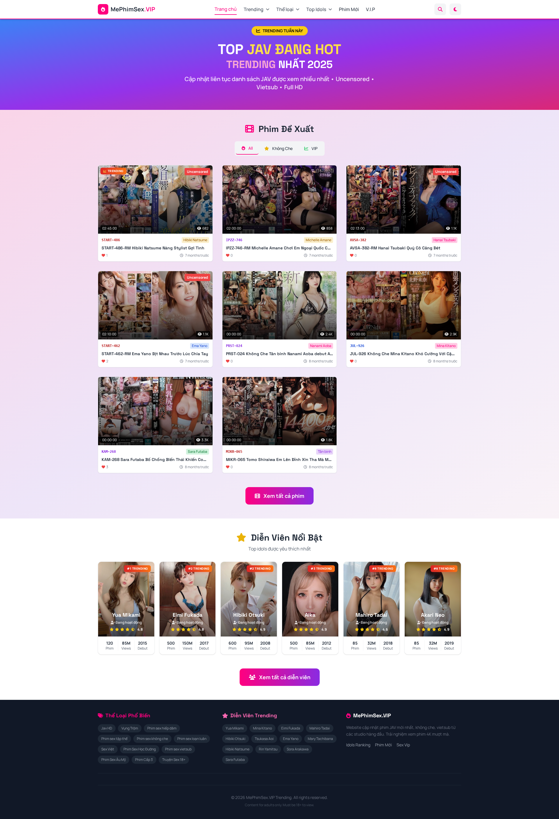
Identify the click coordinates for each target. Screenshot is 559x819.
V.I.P (370, 9)
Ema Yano (199, 345)
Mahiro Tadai (319, 728)
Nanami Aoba (320, 345)
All (250, 148)
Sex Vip (403, 745)
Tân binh (324, 451)
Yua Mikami (235, 728)
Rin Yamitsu (268, 749)
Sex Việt (107, 749)
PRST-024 (234, 346)
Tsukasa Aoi (264, 738)
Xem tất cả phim (283, 495)
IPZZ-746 (234, 240)
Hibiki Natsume (195, 239)
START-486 (111, 240)
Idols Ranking (358, 745)
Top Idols (316, 9)
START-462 (111, 346)
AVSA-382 (358, 240)
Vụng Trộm (129, 728)
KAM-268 (109, 452)
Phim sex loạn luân (191, 738)
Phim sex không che (152, 738)
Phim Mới (349, 9)
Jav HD (106, 728)
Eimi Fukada (290, 728)
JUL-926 (357, 346)
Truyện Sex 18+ (173, 759)
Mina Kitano (446, 345)
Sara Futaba (197, 451)
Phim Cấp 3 (144, 759)
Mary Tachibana (320, 738)
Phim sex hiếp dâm (161, 728)
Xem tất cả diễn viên (284, 677)
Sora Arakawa (298, 749)
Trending (253, 9)
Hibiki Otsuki (235, 738)
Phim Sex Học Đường (139, 749)
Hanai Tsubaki (445, 239)
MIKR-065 (234, 452)
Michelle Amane (318, 239)
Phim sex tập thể (114, 738)
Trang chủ (226, 9)
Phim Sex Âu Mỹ (113, 759)
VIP (314, 148)
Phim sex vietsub (178, 749)
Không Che (282, 148)
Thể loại (284, 9)
